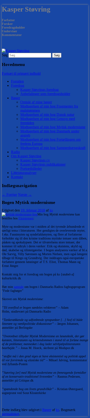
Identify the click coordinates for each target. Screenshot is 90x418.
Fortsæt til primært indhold (21, 73)
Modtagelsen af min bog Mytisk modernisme (52, 127)
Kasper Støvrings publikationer (43, 164)
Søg (5, 55)
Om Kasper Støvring (26, 156)
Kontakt (17, 177)
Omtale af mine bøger (36, 102)
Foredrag (17, 85)
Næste (25, 195)
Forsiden (17, 81)
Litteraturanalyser (23, 173)
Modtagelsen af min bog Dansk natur (47, 114)
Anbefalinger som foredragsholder (45, 94)
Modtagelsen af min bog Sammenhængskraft (52, 148)
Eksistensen (25, 218)
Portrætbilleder (31, 168)
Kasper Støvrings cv (35, 160)
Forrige (9, 195)
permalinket (10, 414)
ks (51, 210)
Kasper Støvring (26, 9)
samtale (19, 287)
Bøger (15, 98)
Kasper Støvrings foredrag (39, 90)
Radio (15, 152)
